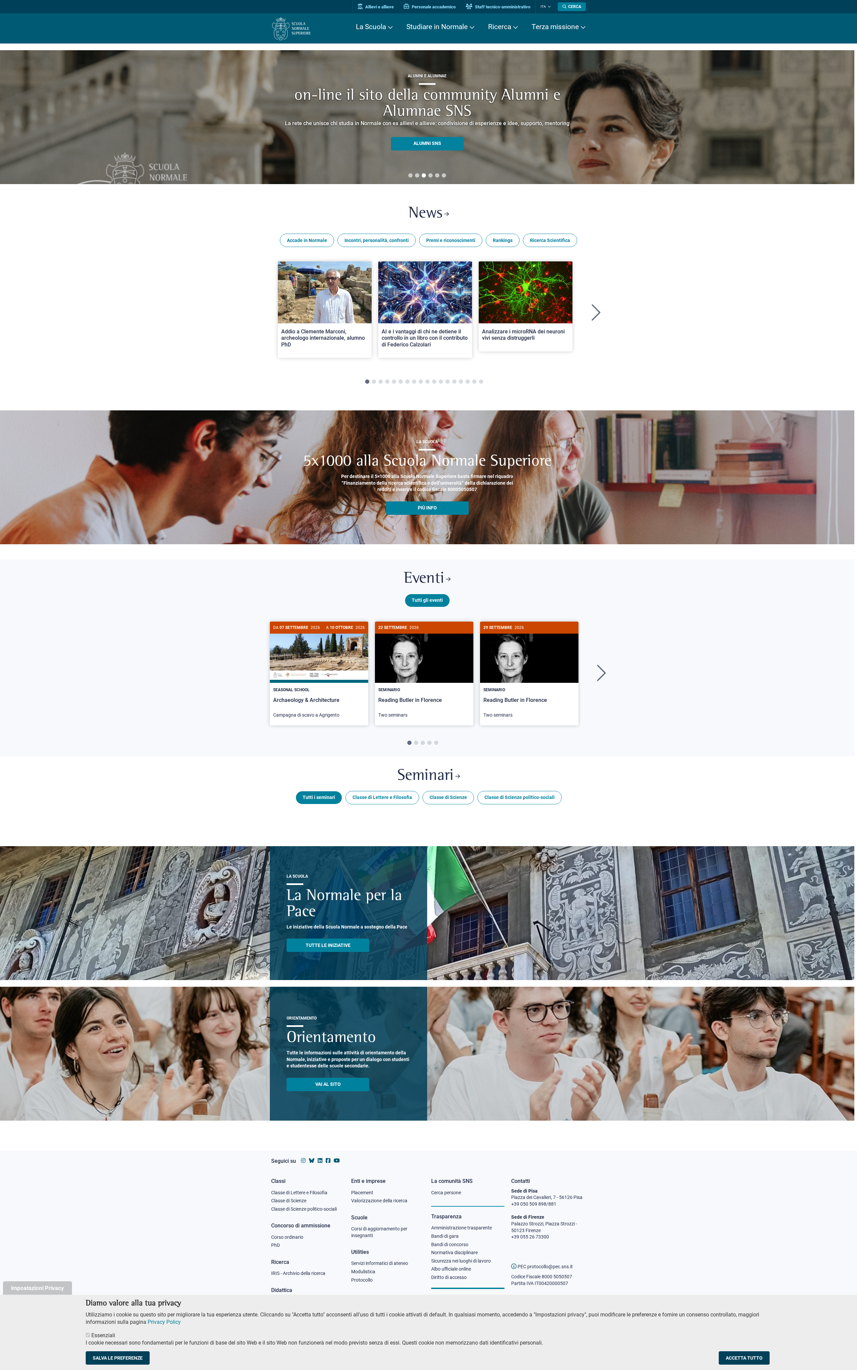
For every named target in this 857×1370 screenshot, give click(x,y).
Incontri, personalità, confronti (376, 240)
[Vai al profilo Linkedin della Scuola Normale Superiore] (320, 1160)
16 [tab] (467, 382)
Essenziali (103, 1335)
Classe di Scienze (448, 797)
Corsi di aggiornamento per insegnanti (379, 1232)
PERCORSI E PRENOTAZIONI (427, 135)
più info (427, 507)
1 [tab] (410, 175)
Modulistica (363, 1271)
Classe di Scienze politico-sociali (519, 797)
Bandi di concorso (449, 1244)
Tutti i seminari (319, 797)
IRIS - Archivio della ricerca (298, 1273)
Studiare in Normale (437, 27)
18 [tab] (481, 382)
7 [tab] (407, 382)
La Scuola (371, 27)
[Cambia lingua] (548, 6)
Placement (362, 1192)
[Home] (291, 29)
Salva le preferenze (118, 1358)
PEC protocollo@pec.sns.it (545, 1266)
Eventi (424, 578)
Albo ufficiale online (451, 1269)
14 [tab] (454, 382)
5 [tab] (437, 175)
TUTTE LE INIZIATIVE (328, 945)
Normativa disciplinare (454, 1252)
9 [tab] (420, 382)
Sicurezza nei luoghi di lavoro (461, 1261)
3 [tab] (423, 175)
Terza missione (555, 27)
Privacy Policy (164, 1322)
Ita (543, 6)
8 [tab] (414, 382)
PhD (275, 1245)
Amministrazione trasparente (461, 1227)
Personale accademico (433, 6)
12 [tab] (441, 382)
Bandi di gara (445, 1236)
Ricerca (499, 27)
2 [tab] (417, 175)
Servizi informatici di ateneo (379, 1263)
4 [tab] (430, 175)
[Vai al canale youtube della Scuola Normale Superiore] (337, 1160)
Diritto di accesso (449, 1277)
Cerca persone (446, 1192)
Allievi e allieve (379, 6)
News (425, 213)
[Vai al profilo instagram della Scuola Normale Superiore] (303, 1160)
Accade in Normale (307, 240)
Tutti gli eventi (427, 600)
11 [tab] (434, 382)
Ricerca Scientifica (550, 240)
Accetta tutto (744, 1358)
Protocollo (362, 1280)
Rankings (503, 240)
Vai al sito (328, 1084)
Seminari (425, 776)
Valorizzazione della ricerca (379, 1200)
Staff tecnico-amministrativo (502, 6)
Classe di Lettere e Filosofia (382, 797)
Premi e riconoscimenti (450, 240)
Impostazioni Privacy (37, 1288)
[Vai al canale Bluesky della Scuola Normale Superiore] (311, 1160)
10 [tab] (427, 382)
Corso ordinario (287, 1237)
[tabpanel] (325, 312)
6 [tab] (444, 175)
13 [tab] (447, 382)
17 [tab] (474, 382)
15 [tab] (461, 382)
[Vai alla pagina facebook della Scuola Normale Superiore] (328, 1160)
